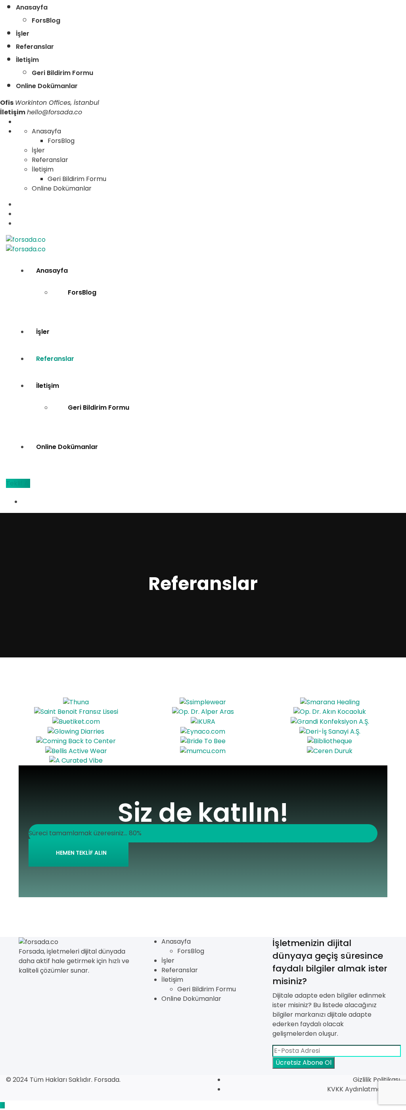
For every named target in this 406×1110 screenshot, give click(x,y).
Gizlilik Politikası (376, 1079)
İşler (22, 33)
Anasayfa (32, 7)
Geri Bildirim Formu (62, 72)
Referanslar (35, 46)
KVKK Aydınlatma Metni (363, 1089)
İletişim (27, 59)
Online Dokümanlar (47, 86)
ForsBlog (46, 20)
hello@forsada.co (54, 112)
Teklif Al (18, 483)
